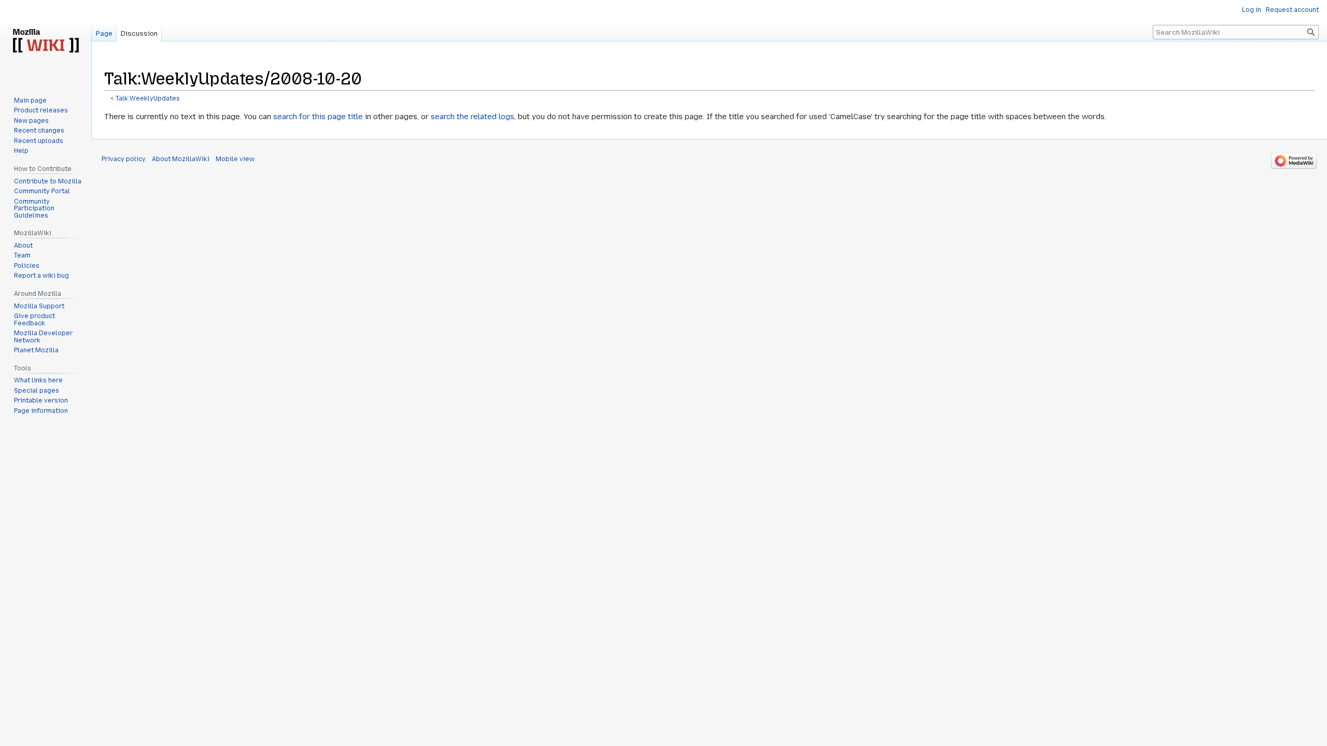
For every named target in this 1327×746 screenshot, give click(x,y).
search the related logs (472, 116)
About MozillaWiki (180, 159)
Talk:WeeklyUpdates (148, 98)
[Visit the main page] (45, 41)
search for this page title (318, 116)
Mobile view (235, 159)
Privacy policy (124, 159)
